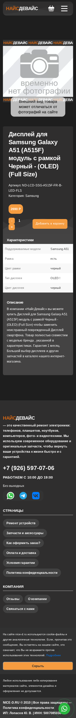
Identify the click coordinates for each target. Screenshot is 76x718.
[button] (51, 8)
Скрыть (38, 666)
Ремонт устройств (21, 523)
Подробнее (53, 655)
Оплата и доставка (21, 553)
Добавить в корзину (50, 223)
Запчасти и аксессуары (24, 533)
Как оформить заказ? (23, 543)
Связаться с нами (20, 609)
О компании (37, 599)
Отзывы (12, 599)
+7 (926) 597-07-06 (28, 468)
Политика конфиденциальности (31, 572)
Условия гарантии (20, 562)
